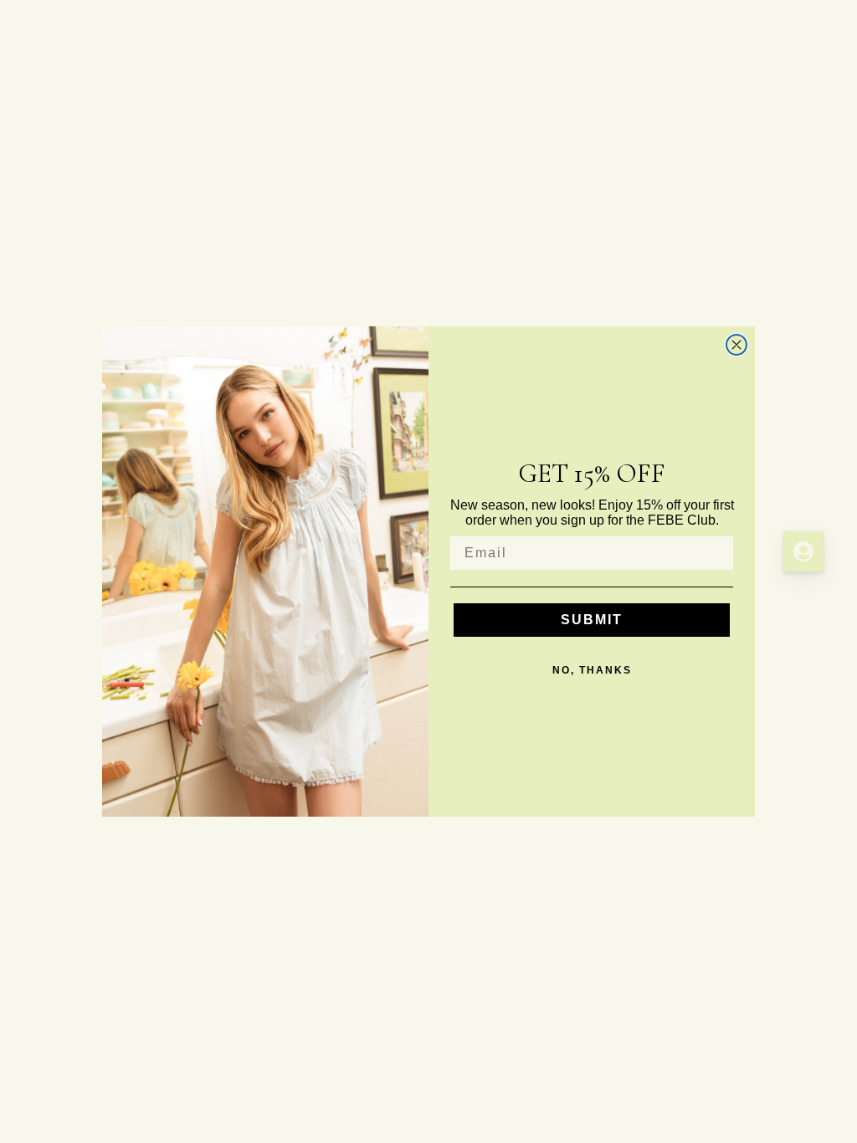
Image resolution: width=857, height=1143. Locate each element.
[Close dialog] (736, 345)
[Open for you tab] (803, 551)
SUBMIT (592, 620)
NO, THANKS (592, 670)
